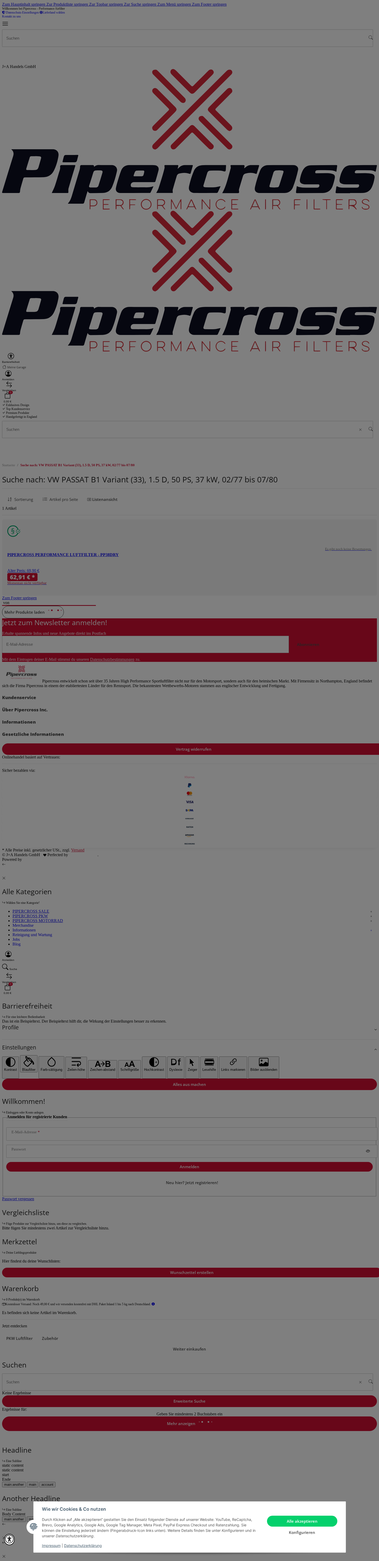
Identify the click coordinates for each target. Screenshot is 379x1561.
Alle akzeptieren (302, 1521)
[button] (9, 1539)
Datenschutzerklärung (83, 1545)
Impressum (51, 1545)
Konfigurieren (302, 1532)
